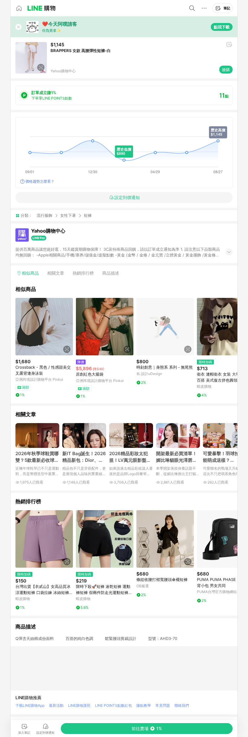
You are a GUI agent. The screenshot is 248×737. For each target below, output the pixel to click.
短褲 (88, 215)
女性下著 (68, 215)
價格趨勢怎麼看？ (39, 181)
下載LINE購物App (29, 705)
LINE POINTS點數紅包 (113, 705)
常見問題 (162, 705)
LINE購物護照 (79, 705)
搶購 (226, 69)
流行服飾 (44, 215)
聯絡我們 (182, 705)
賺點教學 (143, 705)
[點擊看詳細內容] (44, 326)
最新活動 (56, 705)
